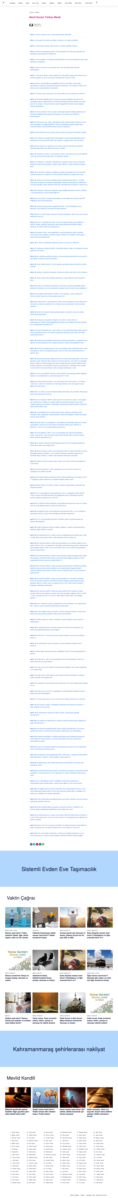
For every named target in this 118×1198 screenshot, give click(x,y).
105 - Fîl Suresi (98, 1157)
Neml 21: (33, 198)
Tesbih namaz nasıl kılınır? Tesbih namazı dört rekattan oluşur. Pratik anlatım (44, 1111)
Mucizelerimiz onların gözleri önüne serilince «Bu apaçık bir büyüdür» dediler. (61, 132)
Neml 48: (33, 443)
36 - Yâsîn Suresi (31, 1177)
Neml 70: (33, 643)
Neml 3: (33, 46)
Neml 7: (33, 75)
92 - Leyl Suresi (81, 1174)
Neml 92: (33, 825)
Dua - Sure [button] (35, 3)
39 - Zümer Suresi (48, 1132)
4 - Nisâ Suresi (14, 1140)
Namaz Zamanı (103, 1195)
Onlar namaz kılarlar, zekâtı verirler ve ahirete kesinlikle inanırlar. (57, 46)
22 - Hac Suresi (31, 1138)
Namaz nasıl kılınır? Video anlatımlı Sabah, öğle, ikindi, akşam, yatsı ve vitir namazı (16, 935)
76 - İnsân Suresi (64, 1182)
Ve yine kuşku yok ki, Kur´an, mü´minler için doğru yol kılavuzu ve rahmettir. (61, 699)
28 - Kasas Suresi (31, 1154)
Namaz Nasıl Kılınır (11, 930)
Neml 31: (33, 278)
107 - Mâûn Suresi (98, 1163)
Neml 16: (33, 154)
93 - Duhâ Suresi (81, 1177)
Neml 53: (33, 485)
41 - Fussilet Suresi (49, 1138)
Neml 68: (33, 627)
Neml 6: (33, 67)
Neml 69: (33, 635)
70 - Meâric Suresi (65, 1166)
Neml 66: (33, 611)
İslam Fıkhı (78, 3)
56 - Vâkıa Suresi (48, 1180)
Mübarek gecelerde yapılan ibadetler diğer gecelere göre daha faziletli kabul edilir (17, 1111)
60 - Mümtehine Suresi (66, 1138)
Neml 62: (33, 566)
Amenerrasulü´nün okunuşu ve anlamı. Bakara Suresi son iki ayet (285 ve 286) (72, 935)
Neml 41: (33, 373)
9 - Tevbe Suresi (14, 1154)
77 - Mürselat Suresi (82, 1132)
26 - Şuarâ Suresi (31, 1149)
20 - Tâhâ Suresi (31, 1132)
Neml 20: (33, 190)
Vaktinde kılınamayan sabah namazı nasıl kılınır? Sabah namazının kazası (44, 935)
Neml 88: (33, 789)
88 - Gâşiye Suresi (82, 1163)
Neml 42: (33, 381)
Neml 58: (33, 527)
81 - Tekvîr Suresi (81, 1143)
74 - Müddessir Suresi (65, 1177)
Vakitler (59, 3)
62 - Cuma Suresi (64, 1143)
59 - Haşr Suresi (64, 1135)
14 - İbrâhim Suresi (15, 1168)
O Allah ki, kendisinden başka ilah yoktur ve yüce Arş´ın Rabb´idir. (58, 242)
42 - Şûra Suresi (48, 1140)
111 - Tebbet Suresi (99, 1174)
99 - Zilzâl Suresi (98, 1140)
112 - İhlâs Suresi (98, 1177)
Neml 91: (33, 815)
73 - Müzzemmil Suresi (66, 1174)
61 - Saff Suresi (64, 1140)
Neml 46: (33, 422)
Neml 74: (33, 675)
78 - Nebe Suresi (81, 1135)
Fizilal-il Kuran (34, 12)
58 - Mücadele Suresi (65, 1132)
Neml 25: (33, 232)
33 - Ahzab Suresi (31, 1168)
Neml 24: (33, 222)
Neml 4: (33, 51)
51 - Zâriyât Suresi (48, 1166)
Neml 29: (33, 264)
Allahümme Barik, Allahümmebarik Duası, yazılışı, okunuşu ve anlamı (44, 977)
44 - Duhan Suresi (48, 1146)
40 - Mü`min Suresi (49, 1135)
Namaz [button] (44, 3)
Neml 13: (33, 132)
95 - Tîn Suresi (81, 1182)
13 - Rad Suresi (14, 1166)
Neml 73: (33, 667)
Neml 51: (33, 469)
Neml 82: (33, 736)
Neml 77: (33, 699)
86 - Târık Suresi (81, 1157)
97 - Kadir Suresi (98, 1135)
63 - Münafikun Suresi (65, 1146)
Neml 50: (33, 461)
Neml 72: (33, 659)
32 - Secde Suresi (31, 1166)
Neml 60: (33, 543)
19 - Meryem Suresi (15, 1182)
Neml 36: (33, 320)
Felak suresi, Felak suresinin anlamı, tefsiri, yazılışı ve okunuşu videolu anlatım (99, 1020)
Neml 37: (33, 330)
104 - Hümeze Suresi (99, 1154)
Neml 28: (33, 256)
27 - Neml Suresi (31, 1152)
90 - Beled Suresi (81, 1168)
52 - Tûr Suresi (47, 1168)
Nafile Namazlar (92, 930)
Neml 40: (33, 358)
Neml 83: (33, 747)
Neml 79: (33, 713)
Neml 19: (33, 180)
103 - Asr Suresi (98, 1152)
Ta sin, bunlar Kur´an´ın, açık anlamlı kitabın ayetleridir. (53, 34)
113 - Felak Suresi (98, 1180)
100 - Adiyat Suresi (98, 1143)
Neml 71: (33, 651)
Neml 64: (33, 591)
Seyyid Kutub (37, 24)
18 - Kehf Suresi (14, 1180)
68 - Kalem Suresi (65, 1160)
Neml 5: (33, 59)
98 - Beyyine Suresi (99, 1138)
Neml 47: (33, 433)
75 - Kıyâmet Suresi (65, 1180)
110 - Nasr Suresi (98, 1171)
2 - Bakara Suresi (14, 1135)
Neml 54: (33, 493)
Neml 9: (33, 93)
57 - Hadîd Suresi (48, 1182)
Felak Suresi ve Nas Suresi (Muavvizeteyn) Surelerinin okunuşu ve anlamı (71, 1020)
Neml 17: (33, 162)
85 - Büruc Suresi (81, 1154)
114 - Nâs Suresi (98, 1182)
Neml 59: (33, 535)
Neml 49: (33, 451)
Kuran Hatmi (88, 3)
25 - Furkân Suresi (32, 1146)
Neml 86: (33, 770)
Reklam (83, 1195)
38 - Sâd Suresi (31, 1182)
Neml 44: (33, 400)
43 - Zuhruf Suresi (48, 1143)
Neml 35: (33, 312)
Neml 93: (33, 833)
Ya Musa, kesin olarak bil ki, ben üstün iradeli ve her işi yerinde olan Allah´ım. (60, 93)
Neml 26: (33, 242)
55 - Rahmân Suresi (49, 1177)
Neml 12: (33, 122)
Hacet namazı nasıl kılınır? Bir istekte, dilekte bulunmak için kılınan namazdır (72, 1111)
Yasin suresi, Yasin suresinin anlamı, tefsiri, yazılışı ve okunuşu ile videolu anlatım (44, 1020)
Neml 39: (33, 348)
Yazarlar (35, 930)
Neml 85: (33, 763)
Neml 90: (33, 807)
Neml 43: (33, 392)
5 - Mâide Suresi (14, 1143)
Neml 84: (33, 755)
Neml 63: (33, 578)
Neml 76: (33, 691)
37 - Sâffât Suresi (31, 1180)
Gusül (27, 3)
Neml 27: (33, 248)
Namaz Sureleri (65, 930)
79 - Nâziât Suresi (81, 1138)
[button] (12, 3)
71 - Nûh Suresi (64, 1168)
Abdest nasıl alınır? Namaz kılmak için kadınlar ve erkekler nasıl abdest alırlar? (18, 1020)
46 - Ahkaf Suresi (48, 1152)
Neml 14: (33, 138)
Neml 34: (33, 302)
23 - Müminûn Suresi (32, 1140)
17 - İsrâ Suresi (14, 1177)
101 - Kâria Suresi (98, 1146)
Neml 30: (33, 272)
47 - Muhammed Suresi (50, 1154)
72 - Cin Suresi (64, 1171)
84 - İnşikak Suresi (82, 1152)
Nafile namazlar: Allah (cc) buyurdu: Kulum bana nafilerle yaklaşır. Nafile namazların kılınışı (99, 1112)
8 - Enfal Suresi (14, 1152)
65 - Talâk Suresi (64, 1152)
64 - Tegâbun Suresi (65, 1149)
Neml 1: (33, 34)
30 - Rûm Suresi (31, 1160)
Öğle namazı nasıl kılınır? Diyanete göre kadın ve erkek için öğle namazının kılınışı (99, 977)
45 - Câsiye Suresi (48, 1149)
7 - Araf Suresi (14, 1149)
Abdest (20, 3)
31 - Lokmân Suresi (32, 1163)
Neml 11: (33, 112)
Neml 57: (33, 519)
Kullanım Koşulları (74, 1195)
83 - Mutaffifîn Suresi (82, 1149)
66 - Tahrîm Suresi (65, 1154)
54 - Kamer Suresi (48, 1174)
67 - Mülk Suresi (64, 1157)
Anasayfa (12, 3)
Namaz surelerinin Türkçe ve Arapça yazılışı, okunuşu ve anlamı (17, 977)
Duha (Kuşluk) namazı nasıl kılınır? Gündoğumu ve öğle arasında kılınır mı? (98, 935)
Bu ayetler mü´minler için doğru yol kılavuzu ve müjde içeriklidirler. (57, 40)
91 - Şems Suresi (81, 1171)
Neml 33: (33, 294)
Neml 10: (33, 99)
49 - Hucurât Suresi (49, 1160)
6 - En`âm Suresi (14, 1146)
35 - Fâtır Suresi (31, 1174)
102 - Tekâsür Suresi (99, 1149)
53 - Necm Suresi (48, 1171)
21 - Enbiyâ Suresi (32, 1135)
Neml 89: (33, 799)
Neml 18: (33, 172)
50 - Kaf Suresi (47, 1163)
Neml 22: (33, 206)
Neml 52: (33, 477)
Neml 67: (33, 619)
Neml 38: (33, 340)
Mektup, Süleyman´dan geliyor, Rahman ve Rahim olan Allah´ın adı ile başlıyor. (62, 272)
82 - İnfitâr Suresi (81, 1146)
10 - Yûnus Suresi (15, 1157)
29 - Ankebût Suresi (32, 1157)
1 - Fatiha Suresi (14, 1132)
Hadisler (51, 3)
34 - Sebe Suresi (31, 1171)
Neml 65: (33, 603)
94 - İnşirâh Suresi (81, 1180)
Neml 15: (33, 146)
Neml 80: (33, 720)
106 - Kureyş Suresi (99, 1160)
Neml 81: (33, 728)
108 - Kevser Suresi (99, 1166)
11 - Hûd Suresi (14, 1160)
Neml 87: (33, 781)
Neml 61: (33, 555)
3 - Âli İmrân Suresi (15, 1138)
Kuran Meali (68, 3)
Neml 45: (33, 412)
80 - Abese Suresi (81, 1140)
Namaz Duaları (37, 973)
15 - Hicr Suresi (14, 1171)
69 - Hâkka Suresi (65, 1163)
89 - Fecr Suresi (81, 1166)
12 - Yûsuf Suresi (14, 1163)
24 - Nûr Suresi (31, 1143)
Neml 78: (33, 705)
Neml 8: (33, 83)
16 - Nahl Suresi (14, 1174)
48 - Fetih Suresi (48, 1157)
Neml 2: (33, 40)
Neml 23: (33, 214)
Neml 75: (33, 683)
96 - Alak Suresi (98, 1132)
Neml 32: (33, 286)
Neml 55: (33, 503)
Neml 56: (33, 511)
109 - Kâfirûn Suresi (99, 1168)
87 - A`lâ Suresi (81, 1160)
